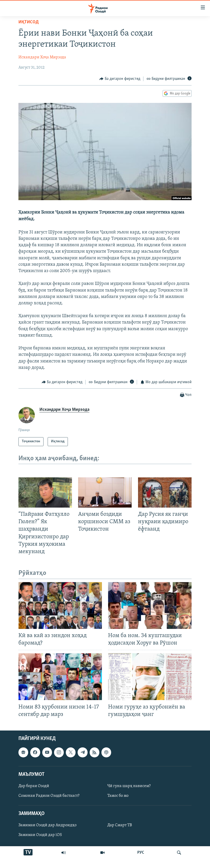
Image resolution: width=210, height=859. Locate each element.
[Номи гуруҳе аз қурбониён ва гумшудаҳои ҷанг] (150, 676)
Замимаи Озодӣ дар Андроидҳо (47, 825)
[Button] (119, 79)
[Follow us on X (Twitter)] (71, 752)
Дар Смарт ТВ (119, 825)
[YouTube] (102, 852)
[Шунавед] (63, 852)
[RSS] (94, 752)
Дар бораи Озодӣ (33, 786)
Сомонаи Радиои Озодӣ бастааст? (48, 796)
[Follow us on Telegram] (82, 752)
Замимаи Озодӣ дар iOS (40, 835)
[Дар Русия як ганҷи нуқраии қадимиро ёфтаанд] (165, 492)
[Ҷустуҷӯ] (179, 852)
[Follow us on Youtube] (47, 752)
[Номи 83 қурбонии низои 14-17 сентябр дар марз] (60, 676)
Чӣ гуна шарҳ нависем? (129, 786)
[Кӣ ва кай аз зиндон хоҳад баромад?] (60, 605)
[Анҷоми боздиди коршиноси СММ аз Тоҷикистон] (105, 492)
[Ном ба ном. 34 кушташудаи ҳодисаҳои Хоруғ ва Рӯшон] (150, 605)
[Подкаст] (106, 752)
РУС (140, 853)
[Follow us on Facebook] (35, 752)
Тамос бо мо (118, 796)
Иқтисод (28, 22)
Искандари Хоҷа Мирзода (42, 57)
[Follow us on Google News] (23, 752)
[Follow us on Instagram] (59, 752)
